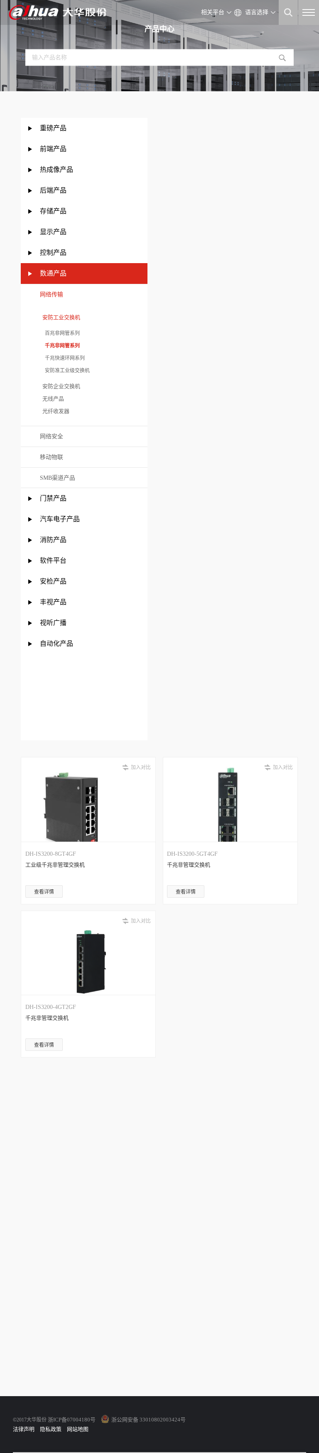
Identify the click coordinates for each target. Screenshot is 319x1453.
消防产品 (53, 539)
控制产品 (54, 252)
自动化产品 (56, 643)
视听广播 (53, 622)
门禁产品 (53, 498)
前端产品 (53, 148)
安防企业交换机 (60, 386)
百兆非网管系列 (60, 333)
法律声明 (23, 1429)
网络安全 (51, 436)
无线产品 (52, 399)
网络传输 (51, 294)
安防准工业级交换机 (65, 371)
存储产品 (53, 211)
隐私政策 (50, 1429)
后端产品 (53, 190)
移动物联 (51, 457)
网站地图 (77, 1429)
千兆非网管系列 (60, 346)
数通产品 (53, 273)
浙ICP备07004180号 (72, 1419)
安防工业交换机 (60, 317)
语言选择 (256, 12)
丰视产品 (53, 602)
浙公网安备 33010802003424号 (148, 1419)
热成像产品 (56, 169)
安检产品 (53, 581)
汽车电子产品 (60, 519)
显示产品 (53, 231)
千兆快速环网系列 (62, 358)
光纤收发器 (54, 411)
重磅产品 (53, 128)
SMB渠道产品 (57, 478)
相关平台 (212, 12)
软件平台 (53, 560)
